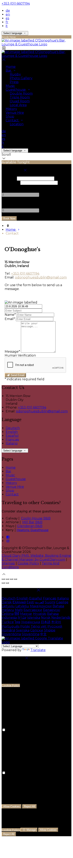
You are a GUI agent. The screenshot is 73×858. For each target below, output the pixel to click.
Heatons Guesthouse (32, 530)
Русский (54, 626)
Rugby (15, 74)
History (11, 109)
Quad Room (20, 101)
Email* (10, 319)
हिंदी (16, 614)
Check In (9, 178)
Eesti (30, 602)
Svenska (22, 630)
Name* (10, 315)
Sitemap (8, 563)
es (7, 18)
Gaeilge (62, 602)
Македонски (41, 606)
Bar (9, 70)
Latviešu (22, 606)
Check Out (10, 183)
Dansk (7, 602)
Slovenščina (11, 634)
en (8, 14)
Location (17, 124)
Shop (10, 116)
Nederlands (60, 617)
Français (12, 439)
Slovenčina (30, 634)
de (8, 11)
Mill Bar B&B (32, 522)
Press (14, 82)
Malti (19, 610)
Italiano (12, 443)
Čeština (8, 614)
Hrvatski (39, 614)
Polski (25, 626)
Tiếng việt (39, 626)
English (12, 432)
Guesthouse (16, 90)
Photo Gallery (21, 78)
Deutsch (13, 428)
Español (12, 436)
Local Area (18, 105)
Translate (38, 650)
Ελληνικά (19, 602)
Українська (30, 622)
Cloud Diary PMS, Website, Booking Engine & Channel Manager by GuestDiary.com (36, 557)
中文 (43, 634)
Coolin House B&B (35, 518)
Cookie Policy (28, 563)
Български (33, 610)
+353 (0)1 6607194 (16, 3)
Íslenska (33, 617)
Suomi (50, 602)
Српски (36, 630)
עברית (22, 617)
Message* (12, 351)
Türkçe (8, 622)
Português (10, 626)
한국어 (56, 622)
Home (11, 67)
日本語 (45, 622)
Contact (12, 120)
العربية (39, 602)
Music (10, 86)
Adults (7, 187)
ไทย (17, 622)
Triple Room (20, 97)
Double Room (21, 93)
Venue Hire (15, 113)
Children (9, 202)
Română (8, 630)
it (7, 26)
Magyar (26, 614)
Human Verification (20, 355)
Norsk (45, 617)
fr (7, 22)
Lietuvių (8, 606)
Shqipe (49, 630)
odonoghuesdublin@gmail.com (41, 277)
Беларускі (51, 610)
